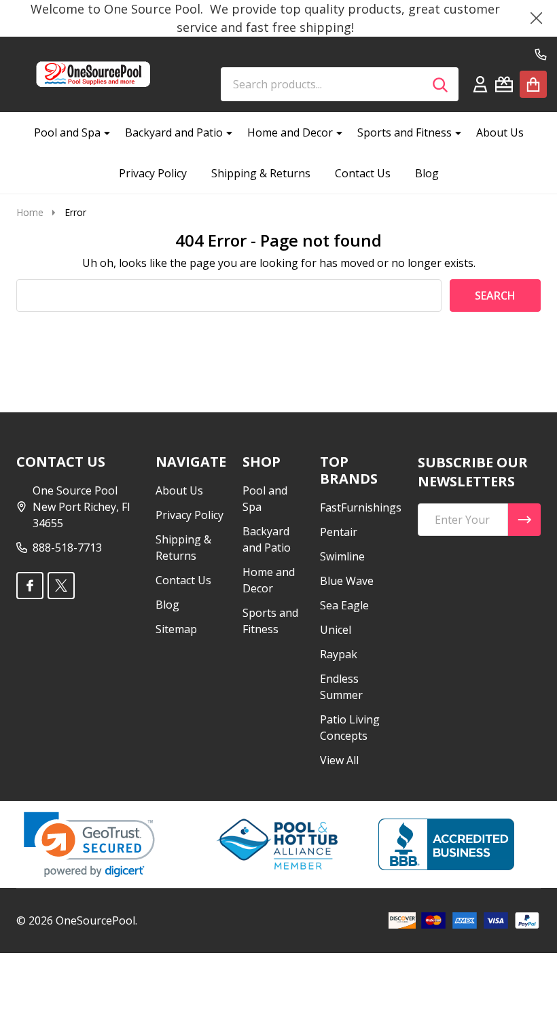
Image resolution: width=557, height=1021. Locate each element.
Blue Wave (347, 580)
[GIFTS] (504, 84)
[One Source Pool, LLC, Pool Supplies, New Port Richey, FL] (446, 844)
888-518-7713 (67, 547)
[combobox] (340, 84)
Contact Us (363, 173)
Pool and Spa (67, 132)
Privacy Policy (153, 173)
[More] (102, 132)
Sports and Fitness (404, 132)
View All (339, 760)
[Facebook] (30, 585)
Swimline (342, 556)
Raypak (338, 654)
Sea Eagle (344, 605)
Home (29, 212)
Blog (427, 173)
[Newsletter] (524, 519)
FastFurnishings (360, 507)
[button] (89, 844)
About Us (500, 132)
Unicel (335, 629)
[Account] (480, 84)
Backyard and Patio (174, 132)
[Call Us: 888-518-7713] (541, 54)
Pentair (338, 531)
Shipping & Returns (260, 173)
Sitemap (176, 629)
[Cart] (533, 84)
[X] (61, 585)
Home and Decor (290, 132)
